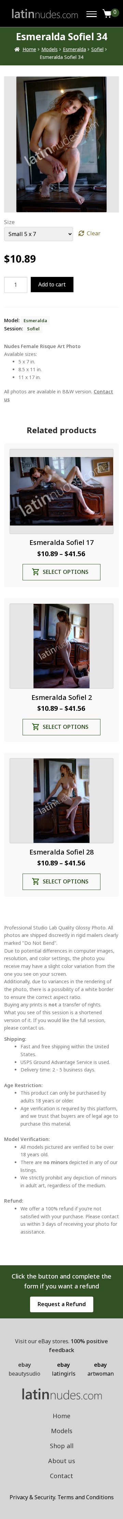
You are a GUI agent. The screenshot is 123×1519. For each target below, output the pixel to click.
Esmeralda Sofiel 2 (61, 697)
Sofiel (97, 49)
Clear (93, 233)
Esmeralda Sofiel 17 (61, 542)
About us (61, 1461)
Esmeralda (74, 49)
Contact (61, 1476)
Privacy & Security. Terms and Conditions (62, 1497)
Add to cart (52, 284)
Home (29, 49)
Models (49, 49)
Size (9, 222)
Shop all (61, 1446)
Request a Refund (62, 1304)
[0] (107, 14)
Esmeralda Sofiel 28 (61, 852)
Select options (65, 572)
